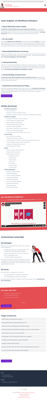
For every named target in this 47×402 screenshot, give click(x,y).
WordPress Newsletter (24, 395)
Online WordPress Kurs (6, 374)
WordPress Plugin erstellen (7, 376)
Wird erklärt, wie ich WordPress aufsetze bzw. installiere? (17, 336)
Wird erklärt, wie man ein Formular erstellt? (13, 333)
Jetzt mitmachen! (6, 361)
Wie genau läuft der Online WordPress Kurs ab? (15, 322)
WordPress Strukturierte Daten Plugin (9, 381)
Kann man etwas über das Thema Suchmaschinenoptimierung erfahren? (21, 346)
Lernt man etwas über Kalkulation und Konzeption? (16, 350)
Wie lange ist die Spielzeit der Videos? (12, 319)
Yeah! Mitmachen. (6, 95)
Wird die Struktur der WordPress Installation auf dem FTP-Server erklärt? (21, 329)
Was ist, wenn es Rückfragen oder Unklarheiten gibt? (16, 326)
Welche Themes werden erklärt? (11, 343)
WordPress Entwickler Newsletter (24, 397)
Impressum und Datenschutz (24, 394)
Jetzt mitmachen (6, 306)
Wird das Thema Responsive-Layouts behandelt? (15, 340)
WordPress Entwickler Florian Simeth (27, 392)
